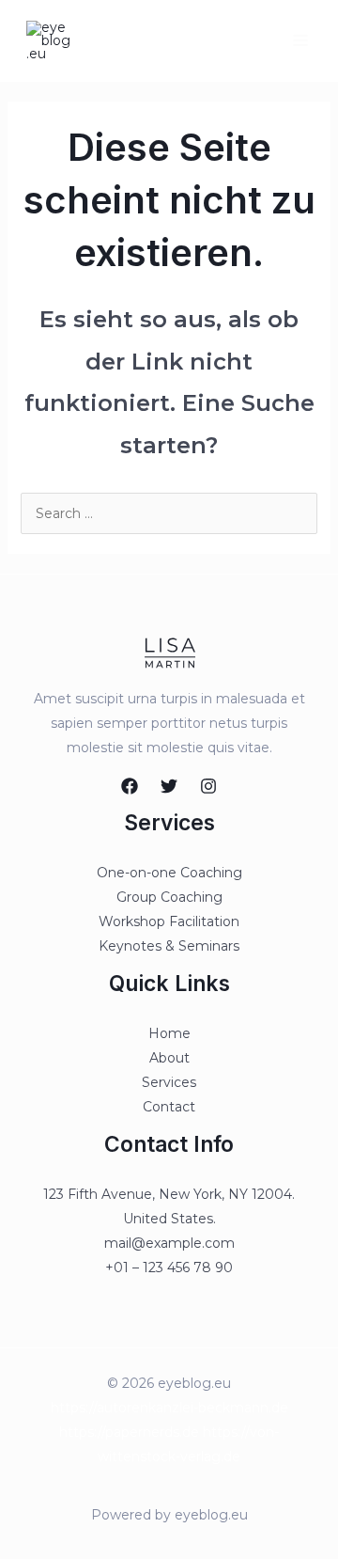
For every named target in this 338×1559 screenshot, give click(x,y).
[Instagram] (208, 786)
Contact (169, 1106)
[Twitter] (169, 786)
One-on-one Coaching (169, 872)
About (169, 1057)
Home (169, 1033)
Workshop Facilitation (169, 921)
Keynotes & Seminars (169, 945)
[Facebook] (129, 786)
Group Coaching (169, 897)
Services (169, 1082)
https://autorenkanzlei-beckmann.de (169, 1407)
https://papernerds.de (129, 1432)
